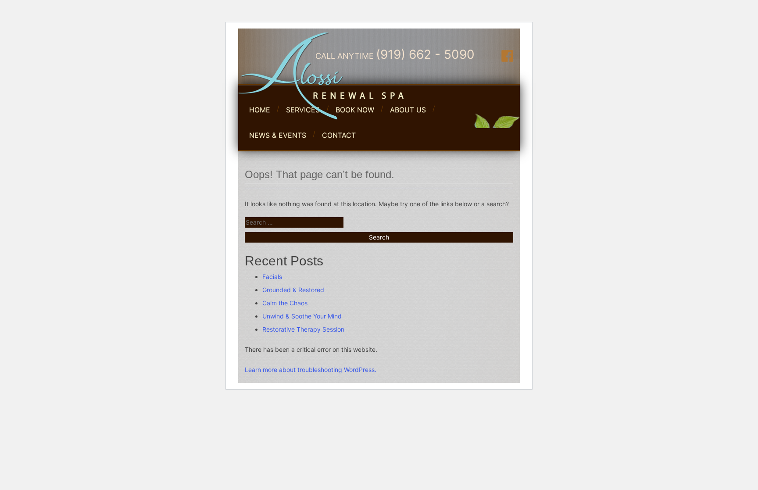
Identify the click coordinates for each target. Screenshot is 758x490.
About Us (408, 109)
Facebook (507, 56)
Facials (272, 276)
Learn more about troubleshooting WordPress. (310, 369)
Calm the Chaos (284, 303)
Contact (339, 135)
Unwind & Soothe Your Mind (302, 316)
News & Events (277, 135)
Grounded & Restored (293, 289)
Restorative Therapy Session (303, 329)
